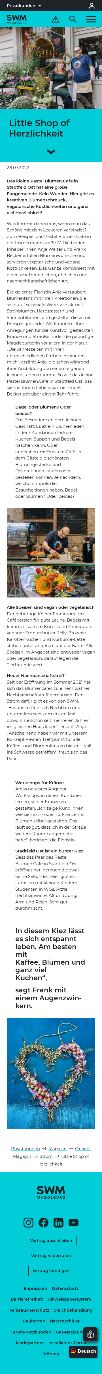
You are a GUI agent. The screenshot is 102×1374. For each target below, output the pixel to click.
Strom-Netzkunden (31, 1332)
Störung (51, 1353)
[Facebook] (43, 1223)
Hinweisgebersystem (69, 1299)
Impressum (35, 1288)
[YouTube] (73, 1223)
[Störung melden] (55, 19)
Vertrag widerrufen (51, 1255)
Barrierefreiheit (27, 1299)
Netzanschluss (65, 1321)
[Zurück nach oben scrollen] (96, 1368)
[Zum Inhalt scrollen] (51, 152)
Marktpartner (30, 1342)
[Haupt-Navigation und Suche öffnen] (83, 19)
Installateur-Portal (67, 1342)
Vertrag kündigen (51, 1270)
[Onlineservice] (91, 5)
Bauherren (34, 1321)
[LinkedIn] (58, 1223)
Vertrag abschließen (51, 1240)
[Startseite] (17, 19)
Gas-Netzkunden (73, 1332)
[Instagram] (28, 1223)
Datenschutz (65, 1288)
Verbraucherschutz (29, 1310)
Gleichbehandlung (73, 1310)
